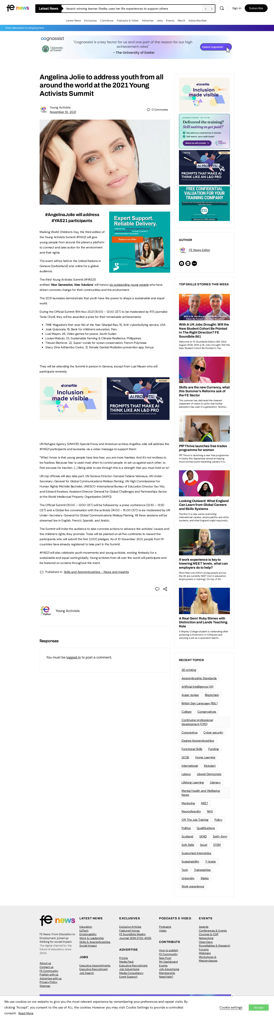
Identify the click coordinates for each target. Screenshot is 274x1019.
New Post (165, 958)
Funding (213, 749)
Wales (205, 878)
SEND (203, 836)
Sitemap (45, 986)
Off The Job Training (195, 820)
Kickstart (210, 766)
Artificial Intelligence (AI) (197, 686)
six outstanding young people (129, 285)
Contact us (47, 967)
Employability (88, 934)
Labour (186, 774)
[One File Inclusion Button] (71, 417)
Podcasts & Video (127, 20)
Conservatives (206, 712)
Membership (167, 973)
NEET (204, 803)
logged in (73, 657)
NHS (210, 811)
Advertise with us (51, 978)
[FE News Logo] (17, 8)
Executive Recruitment (93, 969)
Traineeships (202, 870)
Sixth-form (220, 836)
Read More (25, 1013)
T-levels (210, 861)
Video (163, 930)
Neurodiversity (191, 811)
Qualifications (206, 828)
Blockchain (212, 695)
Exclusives (90, 20)
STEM (217, 845)
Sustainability (190, 861)
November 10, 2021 (63, 112)
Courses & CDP (209, 934)
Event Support (128, 976)
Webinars (205, 953)
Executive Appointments (94, 965)
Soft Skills (188, 845)
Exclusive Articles (130, 927)
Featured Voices (129, 930)
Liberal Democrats (209, 774)
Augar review (190, 695)
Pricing (123, 958)
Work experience (193, 886)
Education (85, 927)
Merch (181, 20)
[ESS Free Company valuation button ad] (204, 203)
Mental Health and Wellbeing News (201, 793)
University (188, 878)
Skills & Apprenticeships (94, 942)
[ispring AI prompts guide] (138, 417)
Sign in (236, 8)
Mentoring (188, 803)
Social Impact (88, 945)
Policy (218, 820)
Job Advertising (129, 969)
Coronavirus (189, 732)
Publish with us (49, 974)
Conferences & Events (213, 930)
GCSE (185, 757)
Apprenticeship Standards (199, 678)
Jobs (160, 20)
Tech (185, 870)
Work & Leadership (91, 938)
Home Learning (205, 757)
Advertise (147, 20)
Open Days (206, 942)
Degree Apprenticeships (198, 740)
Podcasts (165, 927)
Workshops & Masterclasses (208, 959)
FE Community (49, 971)
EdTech (83, 930)
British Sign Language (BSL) (199, 703)
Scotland (187, 836)
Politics (186, 828)
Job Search (86, 973)
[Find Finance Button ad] (204, 131)
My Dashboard (168, 961)
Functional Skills (192, 749)
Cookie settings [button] (231, 1007)
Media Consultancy (131, 973)
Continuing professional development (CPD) (197, 722)
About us (45, 963)
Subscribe (256, 8)
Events (170, 20)
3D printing (189, 670)
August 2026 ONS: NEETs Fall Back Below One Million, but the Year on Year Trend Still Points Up (131, 9)
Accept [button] (258, 1007)
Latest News (73, 20)
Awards (203, 927)
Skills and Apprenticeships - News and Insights (96, 572)
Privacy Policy (48, 982)
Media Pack (126, 961)
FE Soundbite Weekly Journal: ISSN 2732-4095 (135, 936)
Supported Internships (196, 853)
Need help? (166, 976)
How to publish (168, 950)
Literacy (215, 782)
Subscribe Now (198, 20)
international (190, 766)
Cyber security (213, 732)
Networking (206, 938)
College (186, 712)
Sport (203, 845)
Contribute (106, 20)
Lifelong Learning (193, 782)
